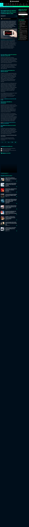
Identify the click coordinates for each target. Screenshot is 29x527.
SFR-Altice (12, 6)
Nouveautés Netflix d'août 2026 (23, 30)
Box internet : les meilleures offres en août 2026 (23, 34)
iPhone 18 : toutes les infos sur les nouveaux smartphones (23, 26)
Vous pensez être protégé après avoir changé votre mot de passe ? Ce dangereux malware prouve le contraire (11, 212)
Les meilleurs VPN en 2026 (22, 39)
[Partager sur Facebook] (5, 142)
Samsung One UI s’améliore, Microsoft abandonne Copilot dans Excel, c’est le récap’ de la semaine (10, 206)
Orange (9, 6)
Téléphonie (3, 8)
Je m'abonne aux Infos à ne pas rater (7, 18)
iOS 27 (20, 27)
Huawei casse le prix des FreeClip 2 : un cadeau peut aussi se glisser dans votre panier (11, 184)
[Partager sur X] (2, 142)
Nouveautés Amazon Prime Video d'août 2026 (23, 32)
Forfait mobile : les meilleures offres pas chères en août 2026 (22, 37)
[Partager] (16, 16)
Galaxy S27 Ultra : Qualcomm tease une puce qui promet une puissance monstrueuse (11, 189)
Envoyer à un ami (12, 142)
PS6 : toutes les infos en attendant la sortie (23, 29)
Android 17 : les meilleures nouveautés (22, 25)
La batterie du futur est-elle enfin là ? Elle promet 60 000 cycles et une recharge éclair (10, 228)
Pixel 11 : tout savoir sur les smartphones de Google (22, 23)
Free (8, 6)
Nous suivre (15, 142)
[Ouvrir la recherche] (27, 1)
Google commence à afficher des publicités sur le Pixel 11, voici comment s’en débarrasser (11, 178)
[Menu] (1, 1)
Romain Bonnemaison (3, 15)
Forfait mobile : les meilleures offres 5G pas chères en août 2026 (23, 36)
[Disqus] (9, 164)
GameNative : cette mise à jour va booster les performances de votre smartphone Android (10, 217)
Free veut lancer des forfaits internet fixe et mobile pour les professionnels (8, 123)
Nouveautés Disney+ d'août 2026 (23, 31)
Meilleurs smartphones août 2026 (23, 38)
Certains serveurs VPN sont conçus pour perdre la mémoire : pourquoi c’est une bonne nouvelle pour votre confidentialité (11, 201)
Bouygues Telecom (5, 6)
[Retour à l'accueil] (14, 1)
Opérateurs (6, 8)
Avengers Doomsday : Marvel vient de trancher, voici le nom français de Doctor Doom (11, 223)
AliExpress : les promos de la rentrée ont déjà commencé (22, 21)
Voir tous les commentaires (4, 173)
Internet (6, 203)
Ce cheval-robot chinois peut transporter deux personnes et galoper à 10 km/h (11, 195)
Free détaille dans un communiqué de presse (6, 39)
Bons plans (6, 186)
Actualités (6, 196)
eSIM (23, 5)
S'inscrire (23, 16)
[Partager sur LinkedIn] (8, 142)
